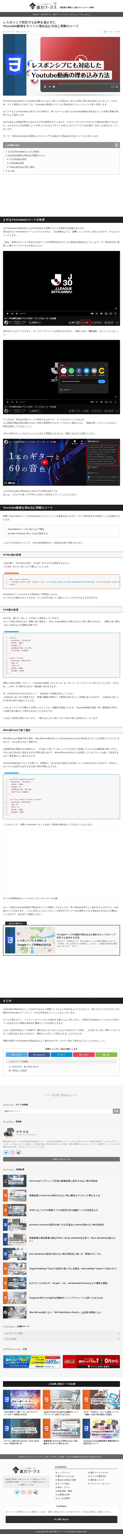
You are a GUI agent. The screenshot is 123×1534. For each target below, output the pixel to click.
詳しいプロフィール (63, 1159)
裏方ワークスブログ (99, 1472)
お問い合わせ (63, 1519)
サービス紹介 (64, 1484)
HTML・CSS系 (113, 32)
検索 (116, 1111)
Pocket (85, 1055)
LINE (108, 1055)
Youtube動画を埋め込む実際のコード (26, 155)
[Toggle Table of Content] (61, 145)
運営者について (97, 1480)
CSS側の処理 (17, 163)
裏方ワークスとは (66, 1476)
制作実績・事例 (65, 1491)
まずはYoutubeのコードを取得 (23, 151)
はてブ (62, 1055)
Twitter (18, 1055)
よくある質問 (64, 1498)
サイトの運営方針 (98, 1476)
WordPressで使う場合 (23, 167)
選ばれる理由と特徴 (67, 1480)
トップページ (64, 1472)
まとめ (11, 171)
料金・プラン (64, 1487)
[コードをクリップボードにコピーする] (117, 580)
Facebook (40, 1055)
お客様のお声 (64, 1494)
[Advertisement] (61, 195)
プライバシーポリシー (100, 1484)
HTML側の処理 (18, 159)
